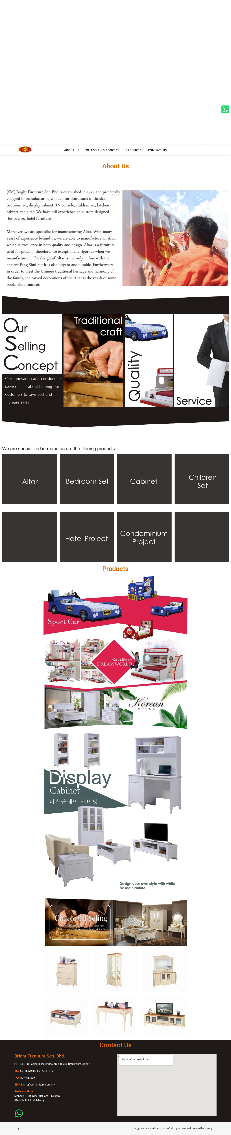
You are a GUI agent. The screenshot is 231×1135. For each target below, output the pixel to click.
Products (133, 150)
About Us (71, 150)
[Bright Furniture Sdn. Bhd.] (25, 150)
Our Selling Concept (102, 150)
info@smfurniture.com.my (39, 1084)
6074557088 (27, 1070)
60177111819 (45, 1070)
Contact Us (157, 150)
